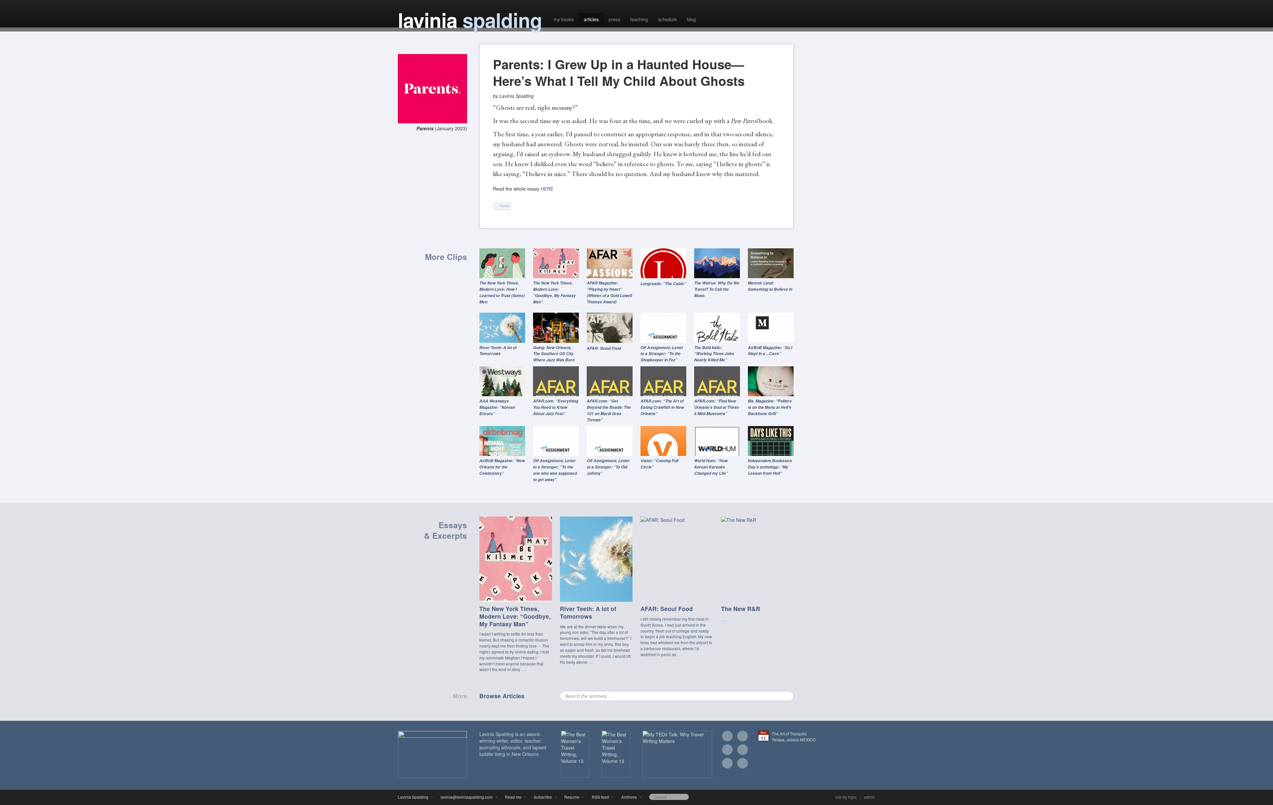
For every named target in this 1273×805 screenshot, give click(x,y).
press (614, 19)
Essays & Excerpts (445, 530)
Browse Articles (501, 696)
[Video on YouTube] (727, 764)
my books (564, 19)
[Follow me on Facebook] (742, 737)
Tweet (503, 206)
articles (591, 19)
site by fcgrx (846, 797)
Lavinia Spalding (413, 797)
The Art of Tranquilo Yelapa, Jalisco (794, 736)
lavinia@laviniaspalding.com (466, 797)
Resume (570, 797)
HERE (547, 188)
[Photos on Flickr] (742, 750)
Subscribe (542, 797)
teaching (639, 19)
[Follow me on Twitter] (727, 750)
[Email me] (727, 737)
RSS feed (599, 797)
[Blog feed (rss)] (742, 764)
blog (691, 19)
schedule (667, 19)
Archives (628, 797)
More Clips (446, 257)
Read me (512, 797)
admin (869, 797)
